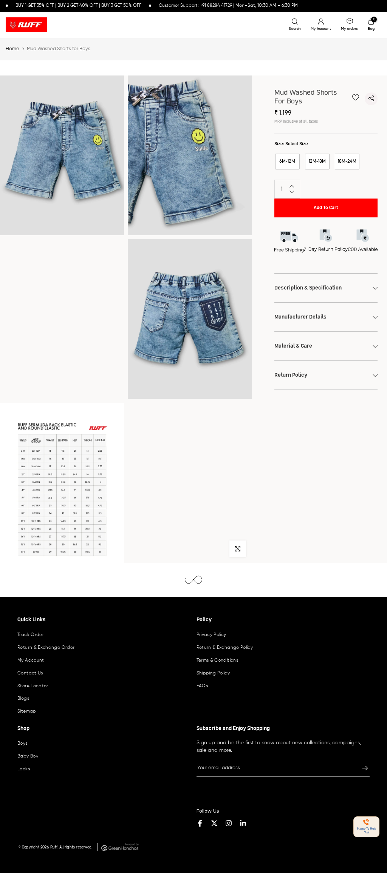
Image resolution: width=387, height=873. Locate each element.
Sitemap (26, 711)
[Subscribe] (361, 768)
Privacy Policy (211, 635)
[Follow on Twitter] (214, 823)
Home (12, 48)
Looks (23, 769)
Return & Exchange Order (45, 647)
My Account (30, 660)
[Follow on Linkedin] (243, 823)
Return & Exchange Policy (225, 647)
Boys (22, 743)
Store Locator (32, 686)
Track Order (30, 635)
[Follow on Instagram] (228, 823)
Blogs (23, 698)
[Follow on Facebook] (200, 823)
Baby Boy (27, 756)
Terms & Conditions (217, 660)
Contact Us (30, 673)
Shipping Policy (213, 673)
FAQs (202, 686)
